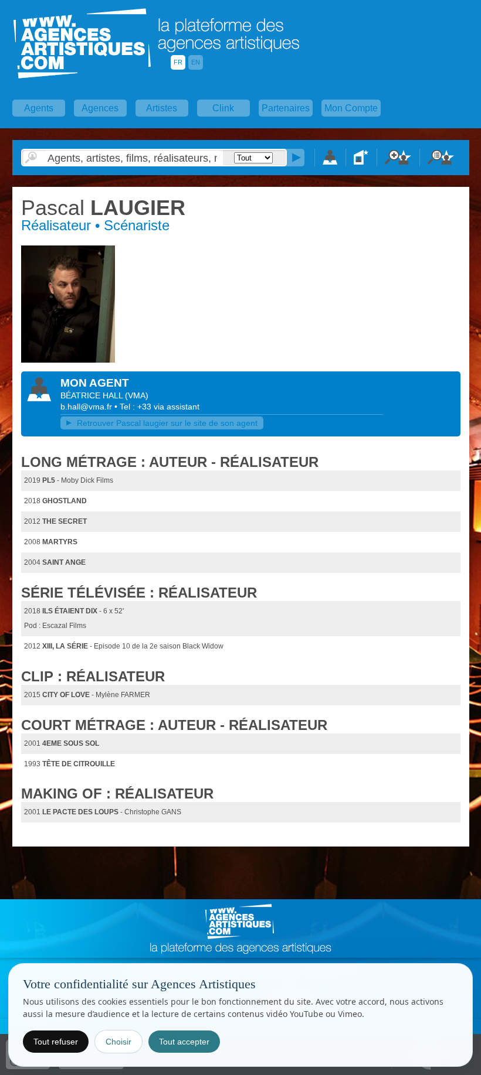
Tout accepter (184, 1041)
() (136, 395)
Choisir (118, 1041)
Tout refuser (55, 1041)
